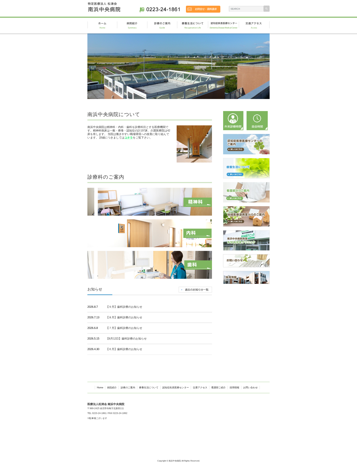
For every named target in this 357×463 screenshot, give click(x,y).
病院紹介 (112, 387)
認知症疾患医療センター (175, 387)
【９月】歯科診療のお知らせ (124, 306)
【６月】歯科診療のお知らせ (124, 349)
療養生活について (148, 387)
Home (100, 387)
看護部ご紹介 (218, 387)
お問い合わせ (250, 387)
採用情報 (234, 387)
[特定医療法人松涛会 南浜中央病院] (104, 9)
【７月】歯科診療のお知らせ (124, 327)
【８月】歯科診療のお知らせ (124, 317)
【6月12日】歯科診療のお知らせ (126, 338)
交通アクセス (200, 387)
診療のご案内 (128, 387)
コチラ (128, 137)
